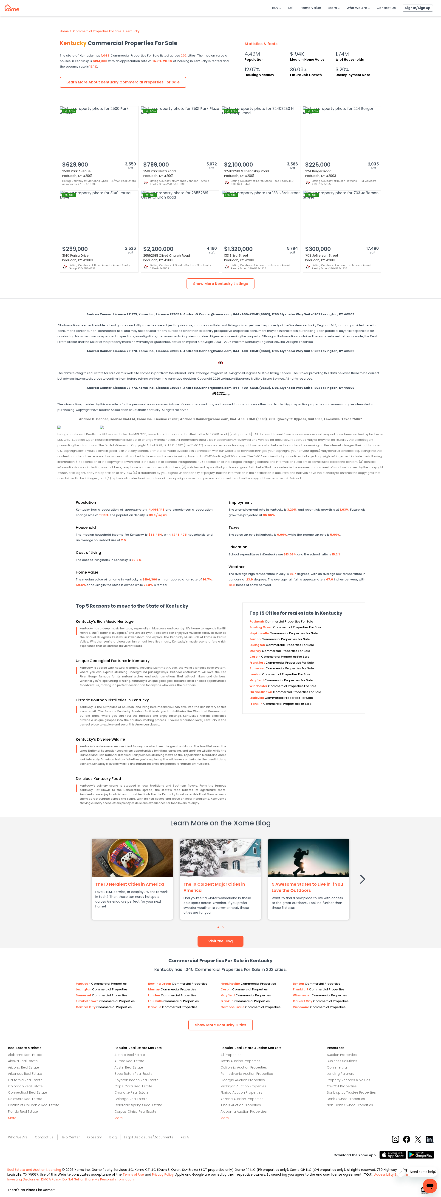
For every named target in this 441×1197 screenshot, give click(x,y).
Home (64, 31)
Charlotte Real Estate (131, 1092)
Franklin (256, 704)
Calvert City (303, 1001)
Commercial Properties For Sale (97, 31)
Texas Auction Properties (240, 1061)
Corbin (255, 656)
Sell (291, 8)
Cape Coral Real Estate (133, 1086)
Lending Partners (340, 1073)
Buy (275, 8)
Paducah (257, 621)
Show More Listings (220, 283)
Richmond (301, 1007)
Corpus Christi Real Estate (135, 1111)
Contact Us (386, 8)
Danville (155, 1007)
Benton (255, 639)
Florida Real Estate (23, 1111)
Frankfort (257, 662)
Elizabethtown (261, 692)
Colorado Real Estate (25, 1086)
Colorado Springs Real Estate (138, 1105)
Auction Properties (342, 1054)
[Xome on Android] (420, 1154)
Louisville (257, 698)
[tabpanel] (132, 879)
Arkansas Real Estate (25, 1073)
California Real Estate (25, 1080)
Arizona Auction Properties (241, 1099)
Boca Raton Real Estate (133, 1073)
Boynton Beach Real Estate (136, 1080)
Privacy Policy (163, 1174)
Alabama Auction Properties (243, 1111)
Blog (113, 1137)
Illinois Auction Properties (240, 1105)
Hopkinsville (259, 633)
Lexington (257, 645)
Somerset (257, 668)
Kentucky (133, 31)
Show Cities (220, 1025)
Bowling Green (261, 627)
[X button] (418, 1139)
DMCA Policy (51, 1179)
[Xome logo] (12, 7)
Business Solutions (342, 1061)
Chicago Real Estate (130, 1099)
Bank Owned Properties (346, 1099)
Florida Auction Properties (241, 1092)
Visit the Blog (220, 941)
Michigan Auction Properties (243, 1086)
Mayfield (256, 680)
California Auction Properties (243, 1067)
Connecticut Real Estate (27, 1092)
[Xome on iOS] (393, 1154)
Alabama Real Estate (25, 1054)
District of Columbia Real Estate (33, 1105)
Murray (255, 651)
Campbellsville (232, 1007)
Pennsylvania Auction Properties (246, 1073)
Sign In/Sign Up (417, 8)
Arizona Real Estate (23, 1067)
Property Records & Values (348, 1080)
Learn (332, 8)
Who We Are (357, 8)
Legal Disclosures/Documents (148, 1137)
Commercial (337, 1067)
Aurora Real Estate (129, 1061)
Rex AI (185, 1137)
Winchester (258, 686)
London (255, 674)
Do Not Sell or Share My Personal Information (98, 1179)
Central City (86, 1007)
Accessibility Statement (393, 1174)
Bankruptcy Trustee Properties (351, 1092)
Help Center (70, 1137)
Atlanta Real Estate (129, 1054)
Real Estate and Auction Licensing (34, 1169)
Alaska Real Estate (23, 1061)
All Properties (230, 1054)
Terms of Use (133, 1174)
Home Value (310, 8)
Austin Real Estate (128, 1067)
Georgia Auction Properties (242, 1080)
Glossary (94, 1137)
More (12, 1118)
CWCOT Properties (342, 1086)
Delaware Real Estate (25, 1099)
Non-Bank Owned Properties (350, 1105)
